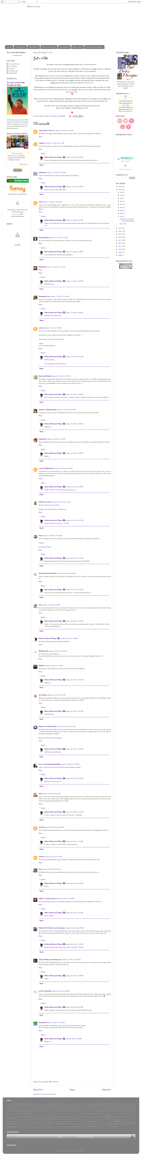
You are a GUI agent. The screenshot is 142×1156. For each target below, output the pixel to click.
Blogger (82, 1151)
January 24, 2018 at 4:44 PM (61, 991)
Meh (130, 1116)
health (67, 1113)
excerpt (97, 1111)
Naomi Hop (42, 1022)
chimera (23, 1108)
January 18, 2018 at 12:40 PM (66, 573)
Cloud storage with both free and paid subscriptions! (17, 211)
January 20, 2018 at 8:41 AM (51, 869)
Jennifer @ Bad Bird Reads (48, 409)
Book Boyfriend (93, 1106)
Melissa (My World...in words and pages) (52, 928)
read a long (70, 1121)
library (72, 1116)
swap (90, 1124)
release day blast (101, 1121)
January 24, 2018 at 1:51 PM (74, 680)
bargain (28, 1106)
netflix (70, 1118)
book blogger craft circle (80, 1106)
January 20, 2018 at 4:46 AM (55, 827)
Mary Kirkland (44, 237)
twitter (40, 1126)
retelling (111, 1121)
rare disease (63, 1121)
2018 (120, 190)
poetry (30, 1121)
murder (34, 1118)
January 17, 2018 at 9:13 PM (61, 376)
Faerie (102, 1110)
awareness (13, 1106)
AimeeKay (30, 1104)
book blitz (69, 1106)
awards (9, 1106)
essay (90, 1111)
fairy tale (107, 1111)
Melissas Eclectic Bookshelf (47, 573)
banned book (22, 1106)
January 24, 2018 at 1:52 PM (74, 749)
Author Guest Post (110, 1104)
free (131, 1111)
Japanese (14, 1116)
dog (17, 1110)
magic (108, 1116)
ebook (61, 1111)
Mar (121, 210)
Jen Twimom (43, 695)
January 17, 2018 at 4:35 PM (74, 157)
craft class (82, 1108)
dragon (38, 1111)
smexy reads (33, 1124)
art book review (94, 1104)
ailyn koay (42, 827)
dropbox (47, 1111)
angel (56, 1104)
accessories (9, 1104)
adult (15, 1103)
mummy (30, 1118)
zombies (115, 1127)
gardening (9, 1113)
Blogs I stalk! (77, 47)
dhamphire (125, 1108)
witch (99, 1126)
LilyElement (43, 172)
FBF (117, 1111)
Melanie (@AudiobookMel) (48, 726)
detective (120, 1108)
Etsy (93, 1111)
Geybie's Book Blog (45, 991)
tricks (36, 1126)
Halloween (63, 1113)
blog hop (41, 1106)
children (18, 1108)
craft (69, 1108)
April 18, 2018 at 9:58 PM (74, 1039)
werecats (70, 1127)
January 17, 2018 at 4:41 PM (74, 357)
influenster (114, 1113)
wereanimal (64, 1127)
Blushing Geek (43, 651)
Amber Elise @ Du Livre (47, 130)
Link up (91, 1116)
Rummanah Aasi (44, 296)
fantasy (113, 1110)
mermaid (9, 1119)
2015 (120, 234)
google (41, 1113)
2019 (120, 187)
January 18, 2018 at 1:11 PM (74, 520)
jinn (38, 1116)
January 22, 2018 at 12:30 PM (65, 899)
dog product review (30, 1111)
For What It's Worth (45, 547)
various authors (56, 1126)
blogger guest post (62, 1106)
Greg (40, 605)
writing (107, 1126)
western (83, 1126)
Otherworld (102, 1118)
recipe (87, 1121)
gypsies (59, 1113)
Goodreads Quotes (23, 164)
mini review (19, 1118)
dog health (21, 1111)
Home (9, 47)
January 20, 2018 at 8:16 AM (53, 857)
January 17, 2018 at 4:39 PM (74, 281)
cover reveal (61, 1108)
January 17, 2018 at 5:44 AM (64, 130)
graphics (48, 1113)
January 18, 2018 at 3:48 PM (69, 638)
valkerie (44, 1126)
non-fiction (82, 1118)
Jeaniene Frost (20, 1116)
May (121, 204)
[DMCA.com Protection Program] (125, 268)
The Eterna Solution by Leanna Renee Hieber (127, 220)
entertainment (85, 1111)
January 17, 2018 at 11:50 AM (59, 296)
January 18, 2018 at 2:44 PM (51, 605)
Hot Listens (49, 738)
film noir (127, 1111)
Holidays (94, 1113)
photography (16, 1121)
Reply (40, 136)
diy (12, 1111)
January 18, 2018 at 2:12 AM (56, 439)
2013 (120, 240)
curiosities (103, 1108)
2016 (120, 231)
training (33, 1126)
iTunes (127, 1113)
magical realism (116, 1116)
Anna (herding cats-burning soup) (50, 959)
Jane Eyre (9, 1116)
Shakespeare (18, 1124)
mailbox (122, 1116)
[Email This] (74, 116)
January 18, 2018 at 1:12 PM (74, 558)
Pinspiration (22, 1121)
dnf (14, 1111)
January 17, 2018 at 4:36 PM (74, 187)
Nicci (40, 869)
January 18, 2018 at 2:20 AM (63, 468)
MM (23, 1118)
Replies (43, 153)
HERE (125, 88)
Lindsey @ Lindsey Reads (47, 898)
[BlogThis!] (76, 116)
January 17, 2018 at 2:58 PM (53, 328)
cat (116, 1106)
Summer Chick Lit (73, 1124)
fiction (123, 1111)
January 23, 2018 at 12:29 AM (71, 959)
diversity (9, 1111)
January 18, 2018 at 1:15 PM (74, 590)
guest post (53, 1113)
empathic (79, 1111)
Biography (33, 1106)
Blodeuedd (42, 267)
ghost (19, 1113)
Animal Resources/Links (94, 47)
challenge (120, 1106)
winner (87, 1126)
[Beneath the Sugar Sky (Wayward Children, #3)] (22, 147)
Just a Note (123, 224)
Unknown (42, 143)
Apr (121, 207)
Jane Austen (132, 1113)
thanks (120, 1124)
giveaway (25, 1113)
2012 (120, 243)
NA (61, 1118)
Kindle (64, 1116)
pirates (27, 1121)
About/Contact (20, 47)
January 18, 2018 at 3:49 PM (74, 621)
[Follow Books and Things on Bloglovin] (127, 159)
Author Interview (122, 1104)
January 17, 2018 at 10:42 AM (52, 202)
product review (45, 1121)
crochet (99, 1108)
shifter (24, 1124)
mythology (55, 1118)
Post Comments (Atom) (49, 1094)
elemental (67, 1111)
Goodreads (36, 1113)
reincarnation (93, 1121)
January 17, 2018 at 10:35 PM (66, 410)
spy (57, 1124)
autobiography (131, 1104)
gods (32, 1113)
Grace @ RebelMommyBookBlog (49, 764)
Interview (119, 1113)
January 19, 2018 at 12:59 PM (70, 764)
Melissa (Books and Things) (53, 157)
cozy (66, 1108)
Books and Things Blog (69, 1137)
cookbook (54, 1108)
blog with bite (54, 1106)
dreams (42, 1111)
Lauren (41, 328)
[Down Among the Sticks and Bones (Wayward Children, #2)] (18, 147)
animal (60, 1104)
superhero (80, 1124)
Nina (40, 793)
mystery (48, 1118)
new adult (76, 1119)
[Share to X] (78, 116)
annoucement (71, 1104)
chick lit (13, 1108)
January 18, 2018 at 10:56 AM (53, 536)
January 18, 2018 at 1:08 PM (74, 453)
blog (37, 1106)
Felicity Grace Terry (45, 502)
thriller (125, 1124)
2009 (120, 252)
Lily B (41, 202)
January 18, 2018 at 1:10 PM (74, 487)
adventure (21, 1104)
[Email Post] (69, 116)
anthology (78, 1104)
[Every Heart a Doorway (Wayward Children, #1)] (14, 147)
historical (87, 1113)
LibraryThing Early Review (82, 1116)
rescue (107, 1121)
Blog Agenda (64, 47)
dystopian (57, 1111)
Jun (121, 201)
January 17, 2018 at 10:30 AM (56, 172)
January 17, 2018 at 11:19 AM (55, 267)
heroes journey (80, 1113)
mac (94, 1116)
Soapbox (39, 1124)
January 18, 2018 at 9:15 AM (61, 502)
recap (84, 1121)
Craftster (87, 1108)
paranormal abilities (112, 1119)
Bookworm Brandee (45, 376)
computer (33, 1108)
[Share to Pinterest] (82, 116)
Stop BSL (18, 245)
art (88, 1104)
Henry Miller (73, 1113)
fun (134, 1110)
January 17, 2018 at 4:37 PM (74, 220)
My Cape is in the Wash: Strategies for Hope (16, 83)
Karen (41, 535)
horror (99, 1113)
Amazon (39, 1104)
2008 (120, 255)
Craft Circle (75, 1108)
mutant (43, 1118)
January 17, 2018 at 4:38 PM (74, 252)
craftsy (91, 1108)
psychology (57, 1121)
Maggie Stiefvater (100, 1116)
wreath (103, 1126)
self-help (130, 1121)
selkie (134, 1121)
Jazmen (41, 856)
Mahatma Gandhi (14, 160)
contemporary (41, 1108)
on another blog (95, 1118)
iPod (124, 1113)
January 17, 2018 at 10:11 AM (55, 143)
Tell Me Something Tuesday (109, 1124)
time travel (17, 1127)
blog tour (47, 1106)
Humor (104, 1113)
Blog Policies (33, 47)
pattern (120, 1118)
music (39, 1119)
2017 (120, 228)
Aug (121, 195)
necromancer (65, 1118)
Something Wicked (46, 1124)
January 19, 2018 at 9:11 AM (66, 726)
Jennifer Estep (29, 1116)
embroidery (73, 1111)
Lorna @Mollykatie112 (46, 468)
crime (95, 1108)
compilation (28, 1108)
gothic (44, 1113)
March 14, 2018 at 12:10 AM (56, 1022)
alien (35, 1104)
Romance (119, 1121)
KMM (68, 1116)
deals (110, 1108)
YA (110, 1126)
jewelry (35, 1116)
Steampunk (63, 1123)
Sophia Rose (43, 439)
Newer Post (38, 1089)
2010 (120, 249)
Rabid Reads (58, 738)
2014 (120, 237)
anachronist (50, 1104)
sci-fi (126, 1121)
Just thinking (49, 1116)
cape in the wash (110, 1106)
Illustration (108, 1113)
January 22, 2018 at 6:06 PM (74, 928)
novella (88, 1119)
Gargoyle (14, 1113)
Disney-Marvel (131, 1108)
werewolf (77, 1126)
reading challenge (78, 1121)
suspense (86, 1124)
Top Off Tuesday (26, 1127)
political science (36, 1121)
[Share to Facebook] (80, 116)
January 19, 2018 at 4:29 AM (58, 651)
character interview (129, 1106)
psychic (51, 1121)
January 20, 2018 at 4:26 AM (51, 794)
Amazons (44, 1104)
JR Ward (42, 1116)
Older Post (106, 1089)
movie (26, 1118)
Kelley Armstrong (57, 1116)
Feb (121, 213)
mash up (127, 1116)
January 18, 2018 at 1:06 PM (74, 394)
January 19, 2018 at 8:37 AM (56, 695)
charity (8, 1108)
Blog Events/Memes (49, 47)
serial (8, 1124)
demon (114, 1108)
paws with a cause (128, 1118)
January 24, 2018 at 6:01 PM (74, 1007)
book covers (101, 1106)
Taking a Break (96, 1124)
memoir (133, 1116)
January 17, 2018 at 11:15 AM (59, 237)
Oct (121, 192)
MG (14, 1119)
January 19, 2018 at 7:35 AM (54, 666)
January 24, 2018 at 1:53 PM (74, 812)
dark (107, 1108)
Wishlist (94, 1126)
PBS (134, 1118)
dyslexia (51, 1111)
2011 (120, 246)
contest (48, 1108)
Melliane (41, 665)
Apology (84, 1104)
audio (101, 1104)
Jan (121, 216)
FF (120, 1111)
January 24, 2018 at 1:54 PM (74, 944)
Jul (121, 198)
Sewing (12, 1124)
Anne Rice (65, 1104)
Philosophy (10, 1121)
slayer (27, 1124)
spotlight (54, 1124)
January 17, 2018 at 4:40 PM (74, 312)
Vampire (49, 1126)
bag (17, 1106)
